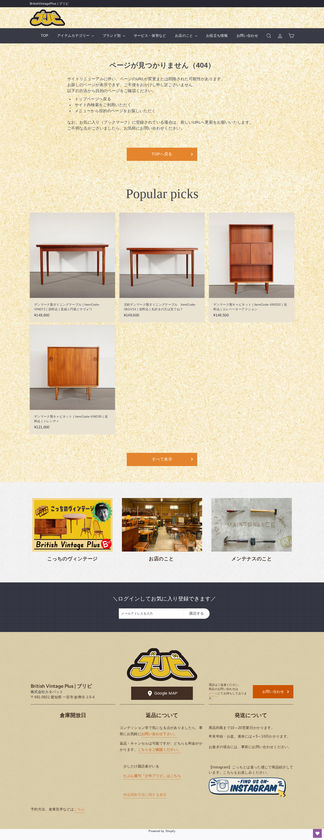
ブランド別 (112, 35)
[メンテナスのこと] (251, 525)
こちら (79, 809)
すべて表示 (162, 459)
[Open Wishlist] (317, 833)
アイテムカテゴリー (74, 35)
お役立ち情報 (217, 35)
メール (213, 693)
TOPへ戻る (162, 154)
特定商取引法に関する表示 (144, 795)
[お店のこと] (162, 525)
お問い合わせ (247, 35)
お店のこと (184, 35)
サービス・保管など (150, 35)
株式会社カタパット (47, 692)
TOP (44, 35)
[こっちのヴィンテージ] (72, 525)
